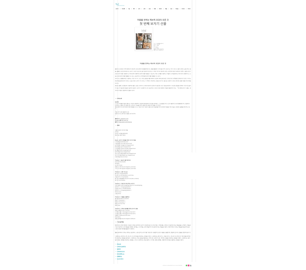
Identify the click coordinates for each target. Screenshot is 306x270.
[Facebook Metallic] (190, 265)
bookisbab (121, 5)
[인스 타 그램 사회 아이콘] (188, 265)
